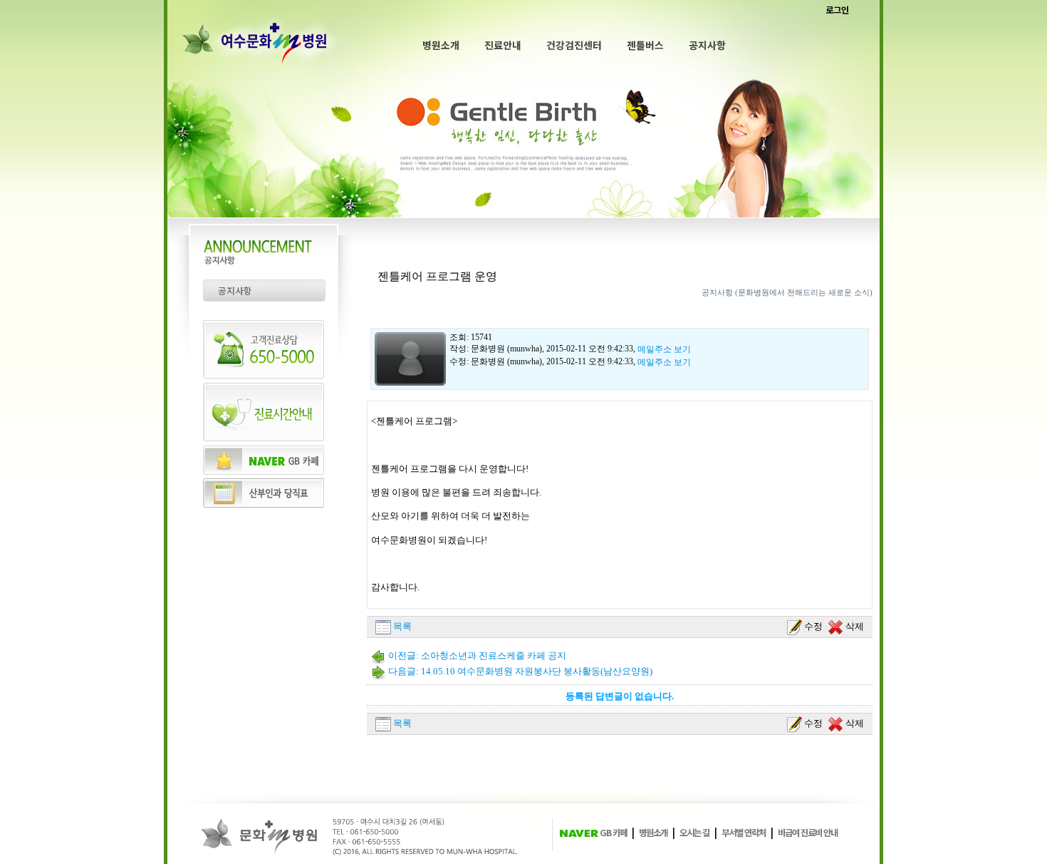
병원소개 (440, 45)
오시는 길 (694, 832)
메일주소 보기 (664, 349)
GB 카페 (612, 832)
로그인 (837, 10)
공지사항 (707, 45)
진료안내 (502, 45)
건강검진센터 (574, 45)
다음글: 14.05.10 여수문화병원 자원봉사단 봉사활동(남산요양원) (519, 671)
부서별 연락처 (744, 832)
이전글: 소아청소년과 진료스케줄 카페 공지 (476, 655)
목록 (401, 626)
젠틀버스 (645, 45)
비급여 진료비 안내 (808, 832)
